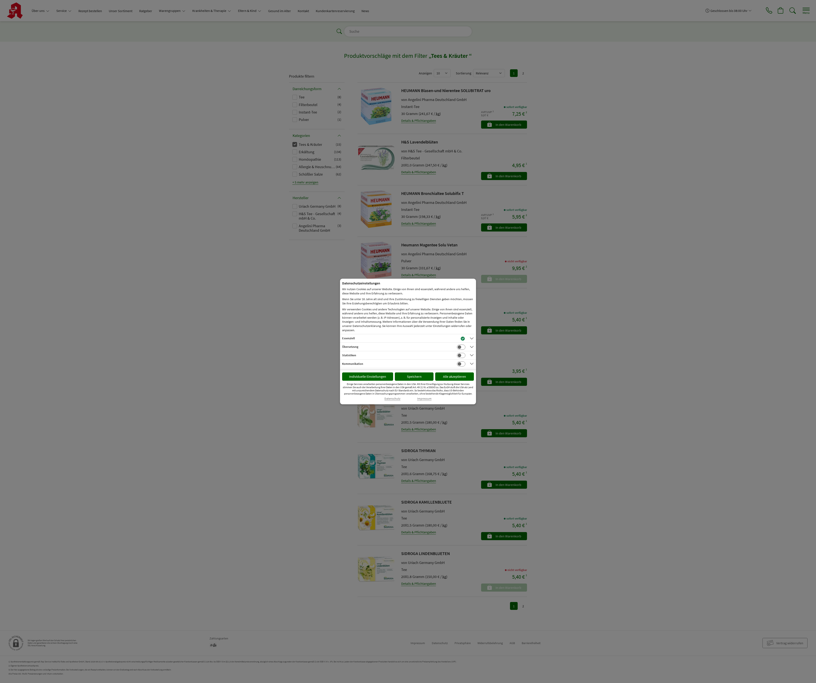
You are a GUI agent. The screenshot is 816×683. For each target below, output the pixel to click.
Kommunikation (352, 364)
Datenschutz (392, 398)
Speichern (414, 376)
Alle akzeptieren (454, 376)
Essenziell (348, 338)
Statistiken (349, 355)
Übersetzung (350, 347)
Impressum (424, 398)
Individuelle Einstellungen (367, 376)
